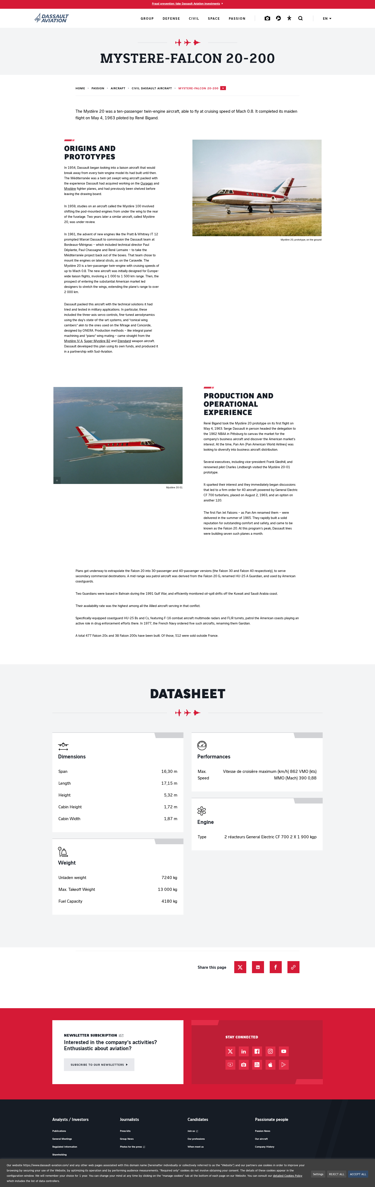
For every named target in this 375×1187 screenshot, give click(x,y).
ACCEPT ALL (358, 1174)
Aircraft (118, 88)
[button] (257, 191)
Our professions (196, 1138)
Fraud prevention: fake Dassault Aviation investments (186, 3)
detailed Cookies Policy (287, 1175)
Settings (318, 1174)
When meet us (196, 1146)
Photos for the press (131, 1146)
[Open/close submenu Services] (278, 18)
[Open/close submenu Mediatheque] (267, 18)
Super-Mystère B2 (97, 341)
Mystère (70, 188)
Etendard (124, 341)
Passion (98, 88)
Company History (264, 1146)
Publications (59, 1130)
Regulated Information (64, 1146)
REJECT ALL (336, 1174)
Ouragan (147, 183)
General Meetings (62, 1138)
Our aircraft (261, 1138)
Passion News (262, 1130)
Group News (127, 1138)
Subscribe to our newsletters (97, 1064)
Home (80, 88)
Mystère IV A (73, 341)
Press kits (125, 1130)
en (325, 18)
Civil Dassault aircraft (152, 88)
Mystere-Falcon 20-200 (198, 88)
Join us (191, 1130)
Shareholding (59, 1154)
